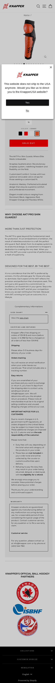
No (27, 110)
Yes (27, 102)
